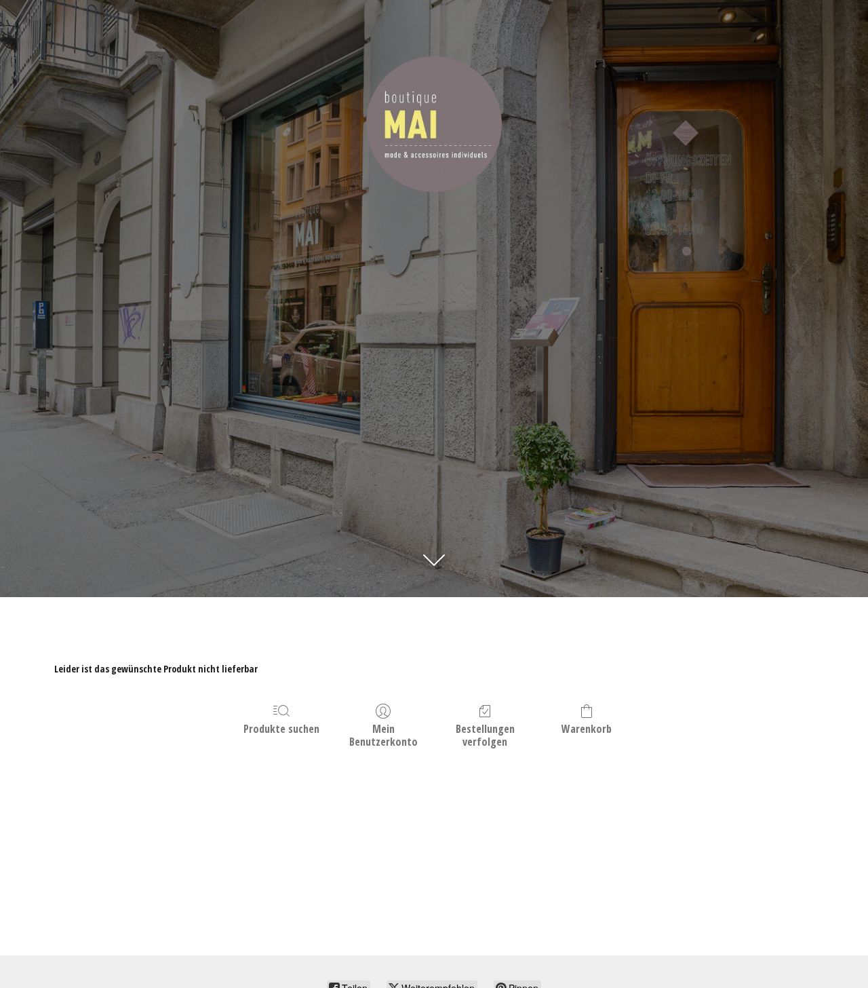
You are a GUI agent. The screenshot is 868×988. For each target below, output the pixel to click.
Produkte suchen (281, 728)
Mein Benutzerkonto (383, 734)
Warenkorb (586, 728)
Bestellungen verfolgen (485, 734)
